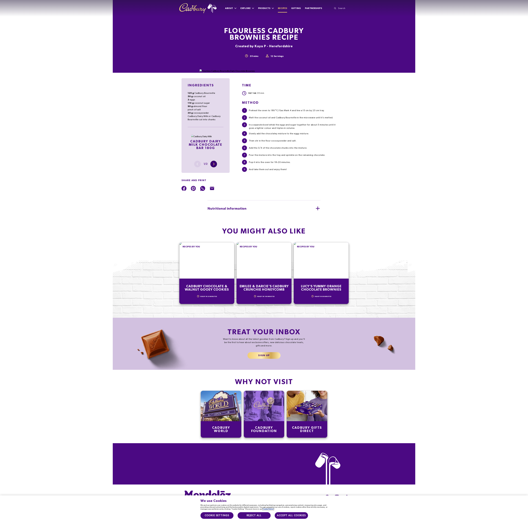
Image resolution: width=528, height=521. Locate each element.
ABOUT (229, 8)
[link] (221, 414)
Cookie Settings (217, 515)
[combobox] (341, 8)
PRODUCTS (264, 8)
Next (213, 164)
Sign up (264, 355)
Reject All (254, 515)
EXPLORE (245, 8)
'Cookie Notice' (268, 509)
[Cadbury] (198, 8)
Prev (197, 164)
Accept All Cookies (291, 515)
